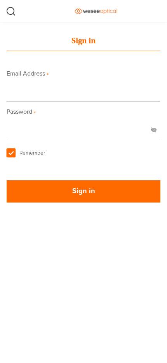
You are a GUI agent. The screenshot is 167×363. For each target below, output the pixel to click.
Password (21, 112)
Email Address (27, 73)
